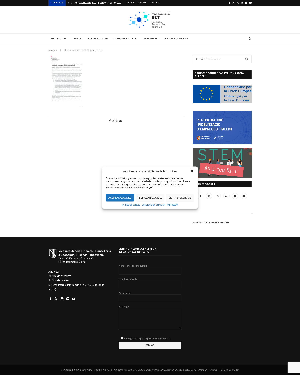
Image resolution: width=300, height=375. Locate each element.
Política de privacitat (59, 276)
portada (52, 50)
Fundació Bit (58, 38)
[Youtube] (250, 3)
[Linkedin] (242, 3)
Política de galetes (131, 204)
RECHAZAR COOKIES (150, 197)
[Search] (250, 39)
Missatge (124, 306)
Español (142, 2)
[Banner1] (222, 94)
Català (130, 2)
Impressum (172, 204)
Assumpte (124, 293)
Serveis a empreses (175, 38)
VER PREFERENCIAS (180, 197)
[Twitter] (233, 3)
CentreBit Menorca (124, 38)
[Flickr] (246, 3)
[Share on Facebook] (110, 120)
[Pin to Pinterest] (117, 120)
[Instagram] (238, 3)
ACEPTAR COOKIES (119, 197)
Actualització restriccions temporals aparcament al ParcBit (112, 2)
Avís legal (53, 271)
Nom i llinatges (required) (133, 266)
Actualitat (150, 38)
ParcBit (78, 38)
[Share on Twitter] (113, 120)
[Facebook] (229, 3)
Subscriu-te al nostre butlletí (211, 222)
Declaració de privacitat (153, 204)
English (154, 2)
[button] (192, 171)
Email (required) (128, 279)
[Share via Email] (120, 120)
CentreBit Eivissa (98, 38)
